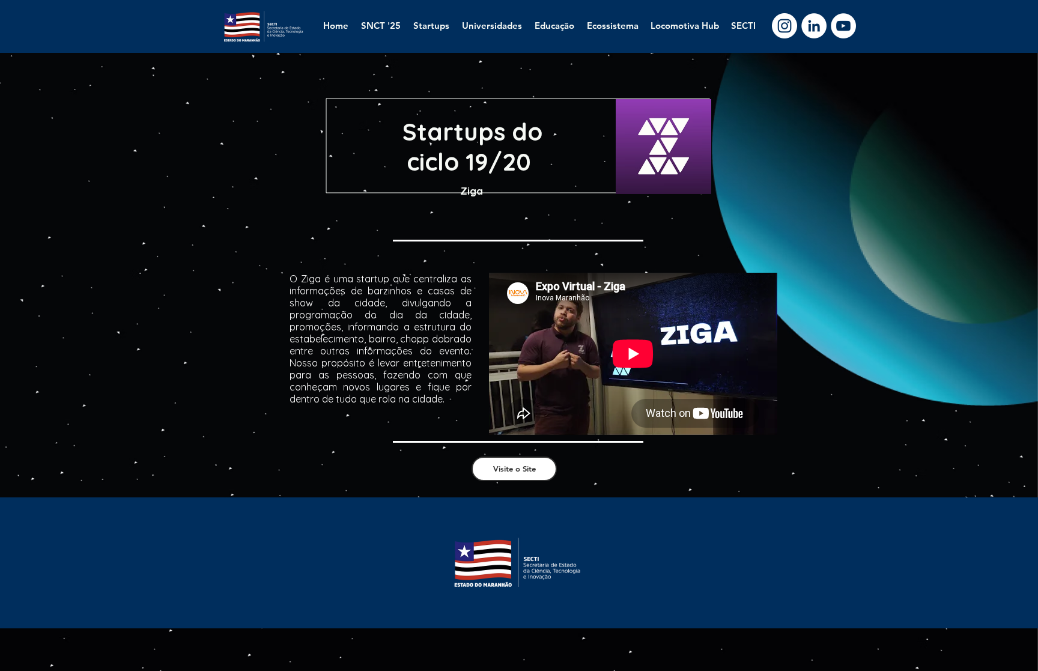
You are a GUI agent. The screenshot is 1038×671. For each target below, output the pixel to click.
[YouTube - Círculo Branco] (843, 25)
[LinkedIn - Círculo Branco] (814, 25)
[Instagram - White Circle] (784, 25)
